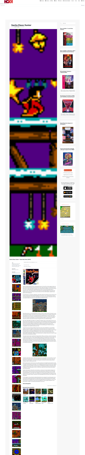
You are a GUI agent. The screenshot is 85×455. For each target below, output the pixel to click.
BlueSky (2, 3)
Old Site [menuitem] (83, 0)
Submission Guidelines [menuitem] (67, 0)
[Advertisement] (42, 13)
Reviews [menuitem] (42, 0)
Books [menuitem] (56, 0)
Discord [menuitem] (73, 0)
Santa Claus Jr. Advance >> (52, 385)
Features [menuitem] (47, 0)
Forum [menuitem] (76, 0)
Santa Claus (35, 262)
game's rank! (70, 185)
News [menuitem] (52, 0)
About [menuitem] (79, 0)
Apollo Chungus (16, 26)
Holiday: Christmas (18, 265)
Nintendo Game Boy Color (15, 266)
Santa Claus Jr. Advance (27, 266)
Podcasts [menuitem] (60, 0)
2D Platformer (14, 263)
